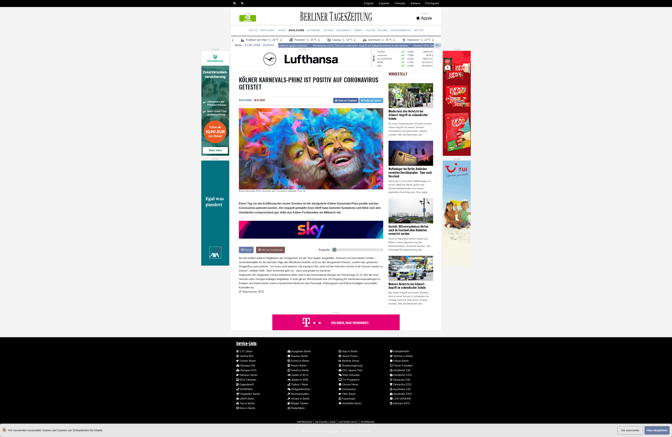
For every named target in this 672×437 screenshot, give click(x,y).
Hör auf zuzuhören (272, 250)
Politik (253, 30)
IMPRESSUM (304, 422)
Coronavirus (348, 389)
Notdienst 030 (402, 370)
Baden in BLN (299, 375)
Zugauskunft (246, 384)
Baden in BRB (299, 379)
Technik (328, 30)
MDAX (380, 54)
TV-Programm (350, 379)
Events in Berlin (299, 361)
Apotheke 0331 (402, 394)
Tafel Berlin (348, 394)
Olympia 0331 (248, 370)
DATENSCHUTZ (348, 422)
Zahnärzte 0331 (402, 384)
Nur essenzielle (630, 430)
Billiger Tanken (299, 403)
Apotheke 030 (402, 389)
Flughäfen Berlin (250, 394)
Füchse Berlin (247, 361)
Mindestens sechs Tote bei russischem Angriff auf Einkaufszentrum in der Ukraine (303, 45)
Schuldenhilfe (401, 351)
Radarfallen (297, 408)
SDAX (380, 64)
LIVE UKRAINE (402, 398)
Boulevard (296, 30)
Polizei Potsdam (403, 365)
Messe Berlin (298, 365)
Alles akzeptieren (657, 430)
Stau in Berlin (349, 351)
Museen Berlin (299, 356)
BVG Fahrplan (247, 379)
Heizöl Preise (349, 356)
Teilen (347, 100)
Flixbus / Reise (299, 384)
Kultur (370, 30)
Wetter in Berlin (403, 356)
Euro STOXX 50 (384, 50)
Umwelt (358, 30)
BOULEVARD (245, 100)
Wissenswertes (401, 30)
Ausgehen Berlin (300, 351)
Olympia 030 (247, 365)
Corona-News (349, 384)
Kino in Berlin (247, 408)
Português (432, 3)
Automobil (314, 30)
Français (400, 3)
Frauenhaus (348, 398)
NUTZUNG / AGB (325, 422)
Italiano (415, 3)
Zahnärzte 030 (401, 379)
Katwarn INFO (401, 403)
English (369, 3)
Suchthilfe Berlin (351, 403)
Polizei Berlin (401, 361)
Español (384, 3)
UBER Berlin (246, 398)
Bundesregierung (351, 365)
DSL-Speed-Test (352, 370)
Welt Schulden (351, 375)
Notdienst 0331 (402, 375)
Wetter (419, 30)
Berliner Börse (350, 361)
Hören (247, 250)
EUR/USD (381, 61)
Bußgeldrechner (300, 389)
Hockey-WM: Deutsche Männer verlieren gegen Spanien (390, 45)
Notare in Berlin (300, 398)
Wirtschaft (267, 30)
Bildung (383, 30)
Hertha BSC (246, 356)
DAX (379, 57)
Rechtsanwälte (299, 394)
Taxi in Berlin (247, 403)
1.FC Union (245, 351)
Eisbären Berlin (248, 375)
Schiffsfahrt (246, 389)
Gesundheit (343, 30)
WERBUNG (367, 422)
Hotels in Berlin (299, 370)
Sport (282, 30)
